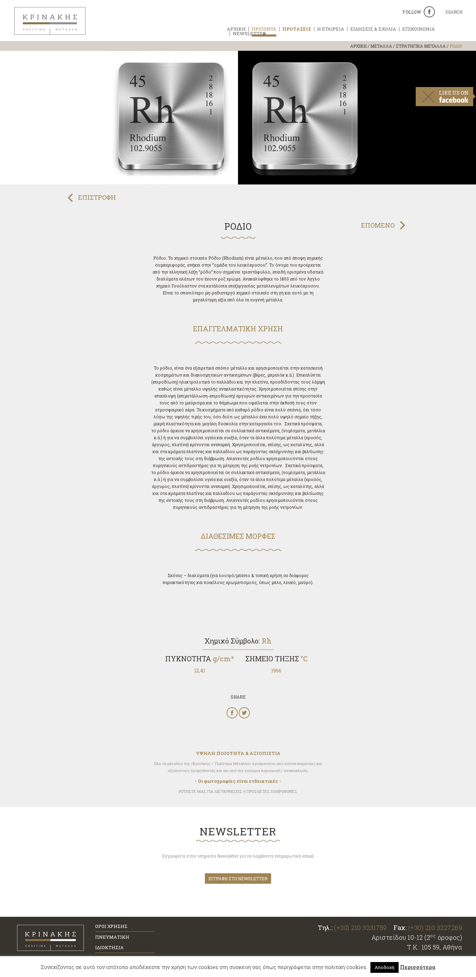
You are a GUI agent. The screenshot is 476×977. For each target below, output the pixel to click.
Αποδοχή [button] (384, 967)
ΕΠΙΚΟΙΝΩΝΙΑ (418, 29)
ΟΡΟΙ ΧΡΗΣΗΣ (111, 926)
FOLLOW (411, 12)
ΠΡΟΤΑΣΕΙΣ (296, 29)
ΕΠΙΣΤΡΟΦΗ (97, 197)
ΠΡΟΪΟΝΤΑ (264, 29)
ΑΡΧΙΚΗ (236, 29)
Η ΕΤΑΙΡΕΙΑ (330, 29)
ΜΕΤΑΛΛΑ (381, 46)
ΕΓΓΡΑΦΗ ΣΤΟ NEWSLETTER (238, 878)
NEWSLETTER (249, 33)
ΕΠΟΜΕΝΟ (377, 225)
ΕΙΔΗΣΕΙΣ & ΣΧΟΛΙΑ (373, 29)
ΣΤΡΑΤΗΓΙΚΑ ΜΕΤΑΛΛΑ (421, 46)
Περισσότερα (417, 966)
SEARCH (453, 12)
